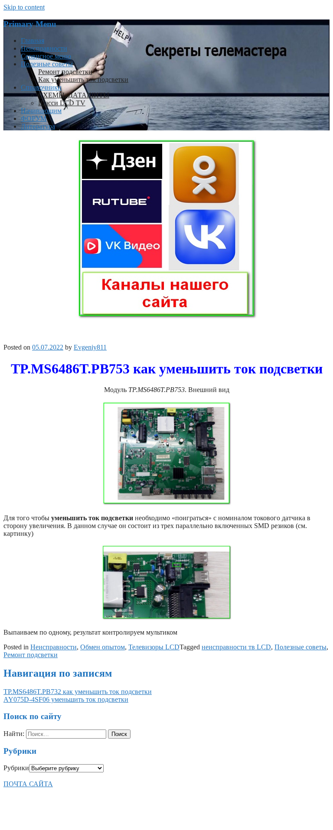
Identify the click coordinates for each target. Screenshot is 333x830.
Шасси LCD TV (61, 103)
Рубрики (16, 768)
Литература (38, 126)
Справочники (41, 87)
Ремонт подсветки (65, 71)
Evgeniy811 (90, 347)
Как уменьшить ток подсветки (83, 79)
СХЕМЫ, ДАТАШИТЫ (73, 95)
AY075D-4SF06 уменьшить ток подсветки (65, 699)
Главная (32, 40)
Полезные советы (47, 64)
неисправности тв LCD (236, 647)
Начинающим (41, 110)
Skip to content (24, 7)
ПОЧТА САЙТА (28, 784)
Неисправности (44, 48)
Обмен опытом (102, 647)
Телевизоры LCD (154, 647)
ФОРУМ (33, 118)
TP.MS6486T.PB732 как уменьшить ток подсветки (77, 691)
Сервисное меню (46, 56)
